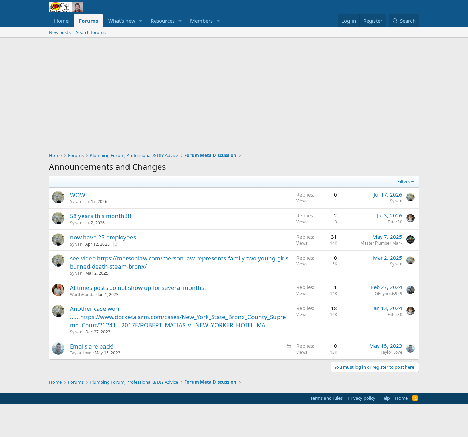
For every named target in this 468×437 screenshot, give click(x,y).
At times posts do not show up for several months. (138, 288)
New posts (60, 32)
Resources (163, 20)
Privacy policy (361, 398)
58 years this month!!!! (100, 216)
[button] (141, 20)
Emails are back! (92, 346)
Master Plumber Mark (381, 243)
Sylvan (76, 201)
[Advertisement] (234, 89)
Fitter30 (394, 222)
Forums (88, 20)
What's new (121, 20)
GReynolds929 (388, 293)
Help (385, 398)
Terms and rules (326, 398)
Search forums (91, 32)
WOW (77, 195)
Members (201, 20)
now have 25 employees (103, 237)
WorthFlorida (82, 294)
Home (61, 20)
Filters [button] (403, 181)
